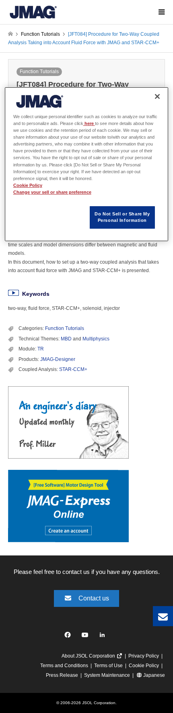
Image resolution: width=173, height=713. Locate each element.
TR (40, 349)
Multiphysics (95, 339)
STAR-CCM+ (73, 369)
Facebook (69, 637)
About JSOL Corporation (89, 656)
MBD (66, 339)
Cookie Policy (144, 665)
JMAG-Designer (57, 359)
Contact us (93, 598)
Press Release (62, 675)
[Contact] (163, 616)
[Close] (157, 96)
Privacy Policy (143, 656)
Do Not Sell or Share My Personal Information (122, 217)
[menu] (161, 12)
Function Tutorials (39, 71)
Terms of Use (108, 665)
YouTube (87, 637)
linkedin (104, 637)
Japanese (153, 675)
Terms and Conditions (64, 665)
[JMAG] (33, 12)
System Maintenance (107, 675)
